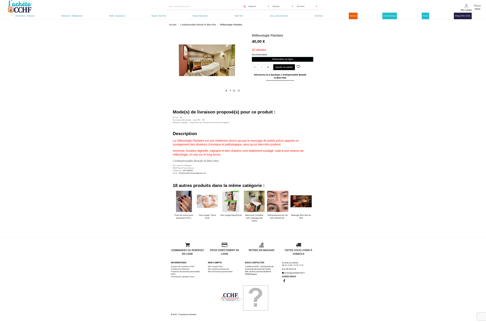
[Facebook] (284, 282)
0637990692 (188, 170)
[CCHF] (82, 6)
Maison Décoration (200, 16)
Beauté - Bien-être (158, 16)
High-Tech (239, 16)
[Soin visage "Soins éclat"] (184, 201)
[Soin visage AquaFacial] (207, 201)
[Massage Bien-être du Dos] (277, 201)
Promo (425, 16)
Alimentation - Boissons (25, 16)
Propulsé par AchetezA (187, 314)
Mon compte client (215, 266)
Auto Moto (319, 16)
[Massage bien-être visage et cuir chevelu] (301, 201)
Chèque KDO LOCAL (463, 16)
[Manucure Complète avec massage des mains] (231, 201)
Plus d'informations (259, 54)
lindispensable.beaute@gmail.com (192, 173)
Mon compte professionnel (218, 269)
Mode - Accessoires (117, 16)
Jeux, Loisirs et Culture (279, 16)
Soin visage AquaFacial (207, 215)
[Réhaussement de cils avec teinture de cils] (254, 201)
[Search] (245, 6)
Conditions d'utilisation (180, 269)
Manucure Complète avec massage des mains (231, 218)
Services (353, 16)
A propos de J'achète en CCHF (183, 266)
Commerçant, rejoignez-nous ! (183, 277)
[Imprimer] (238, 91)
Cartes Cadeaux (389, 16)
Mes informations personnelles (220, 272)
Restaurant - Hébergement (71, 16)
